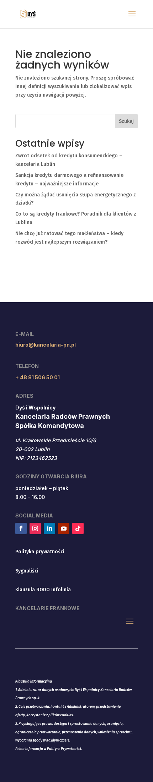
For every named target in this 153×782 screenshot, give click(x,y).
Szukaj (126, 121)
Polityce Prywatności (64, 749)
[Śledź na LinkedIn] (49, 528)
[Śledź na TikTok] (78, 528)
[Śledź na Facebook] (21, 528)
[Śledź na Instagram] (35, 528)
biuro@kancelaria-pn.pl (45, 345)
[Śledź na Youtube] (63, 528)
